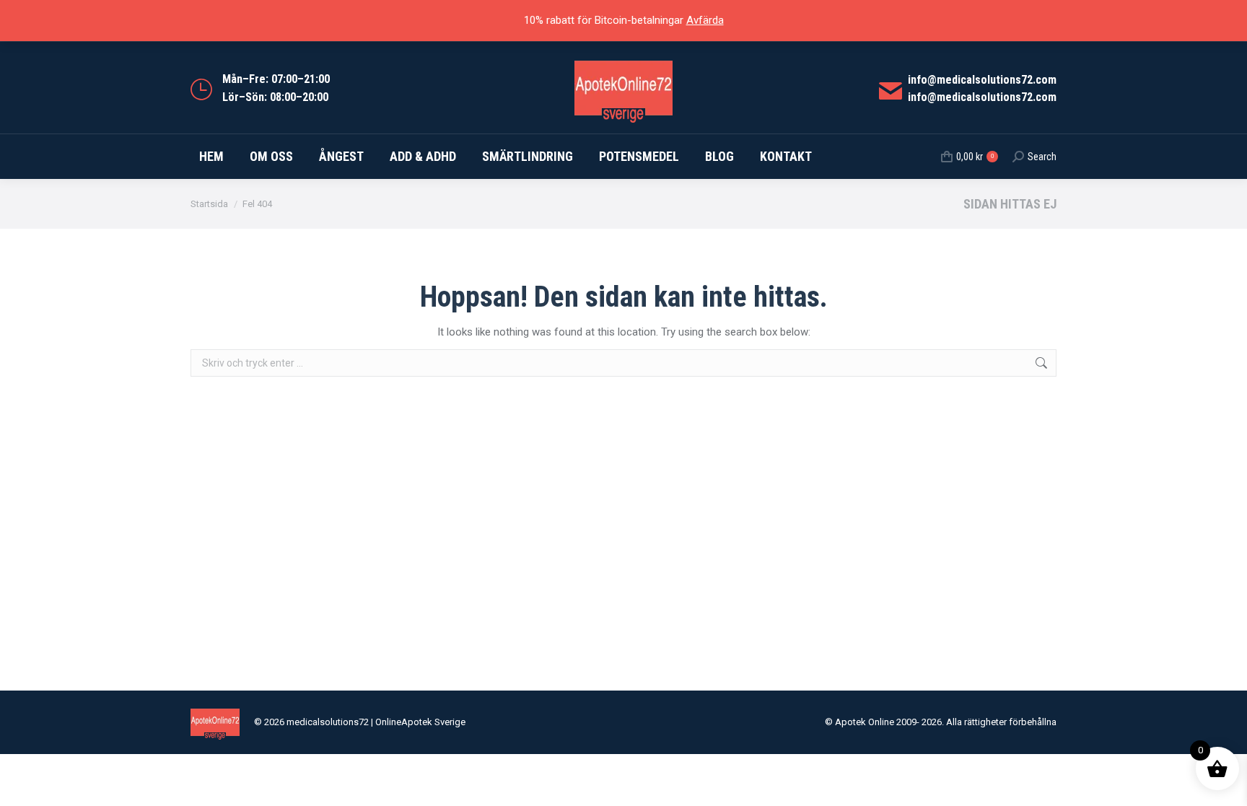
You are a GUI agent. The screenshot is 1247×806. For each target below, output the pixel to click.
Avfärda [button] (705, 20)
